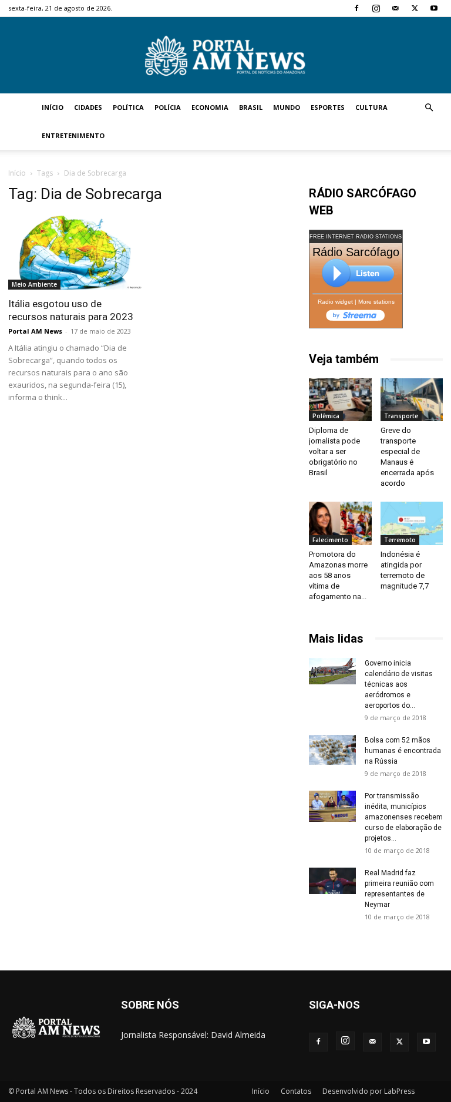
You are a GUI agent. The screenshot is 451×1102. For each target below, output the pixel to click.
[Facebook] (356, 8)
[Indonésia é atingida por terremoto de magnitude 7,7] (412, 523)
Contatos (296, 1091)
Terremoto (400, 540)
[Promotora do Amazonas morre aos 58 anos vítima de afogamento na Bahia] (340, 523)
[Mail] (395, 8)
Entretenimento (73, 135)
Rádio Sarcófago (355, 252)
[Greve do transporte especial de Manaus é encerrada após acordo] (412, 399)
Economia (209, 107)
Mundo (286, 107)
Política (128, 107)
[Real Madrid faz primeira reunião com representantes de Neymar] (332, 881)
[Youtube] (434, 8)
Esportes (328, 107)
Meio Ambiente (34, 284)
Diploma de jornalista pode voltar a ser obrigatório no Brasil (334, 451)
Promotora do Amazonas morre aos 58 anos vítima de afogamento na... (338, 575)
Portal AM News (35, 331)
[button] (429, 107)
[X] (414, 8)
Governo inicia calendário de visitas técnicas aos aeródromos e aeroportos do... (399, 684)
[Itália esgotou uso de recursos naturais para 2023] (75, 252)
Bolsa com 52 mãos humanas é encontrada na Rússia (403, 750)
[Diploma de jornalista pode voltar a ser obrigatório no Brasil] (340, 399)
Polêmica (325, 416)
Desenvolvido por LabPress (368, 1091)
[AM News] (225, 56)
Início (52, 107)
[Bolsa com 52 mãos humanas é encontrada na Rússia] (332, 750)
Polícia (167, 107)
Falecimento (330, 540)
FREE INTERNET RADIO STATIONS (355, 237)
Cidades (88, 107)
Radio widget (335, 301)
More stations (376, 301)
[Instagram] (376, 8)
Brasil (250, 107)
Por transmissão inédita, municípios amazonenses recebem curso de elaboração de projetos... (404, 817)
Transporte (401, 416)
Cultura (371, 107)
